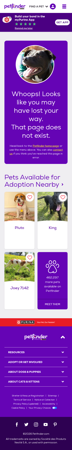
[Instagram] (36, 424)
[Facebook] (17, 424)
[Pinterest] (55, 424)
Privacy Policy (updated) (25, 403)
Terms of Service (22, 399)
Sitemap (52, 395)
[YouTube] (46, 424)
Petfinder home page (46, 145)
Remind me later (24, 28)
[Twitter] (26, 424)
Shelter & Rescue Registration (28, 395)
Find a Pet (36, 6)
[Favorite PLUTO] (30, 197)
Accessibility (48, 403)
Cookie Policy (18, 407)
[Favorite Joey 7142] (30, 257)
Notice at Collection (45, 399)
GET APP (62, 22)
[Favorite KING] (63, 197)
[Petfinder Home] (14, 6)
